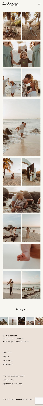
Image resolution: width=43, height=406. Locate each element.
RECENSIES (7, 364)
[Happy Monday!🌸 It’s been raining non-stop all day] (30, 321)
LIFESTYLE (7, 353)
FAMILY (6, 356)
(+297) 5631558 (11, 336)
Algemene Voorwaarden (12, 384)
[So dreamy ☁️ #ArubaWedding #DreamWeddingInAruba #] (12, 321)
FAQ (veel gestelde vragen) (14, 376)
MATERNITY (8, 360)
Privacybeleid (8, 380)
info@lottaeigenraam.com (18, 342)
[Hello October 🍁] (21, 321)
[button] (39, 4)
